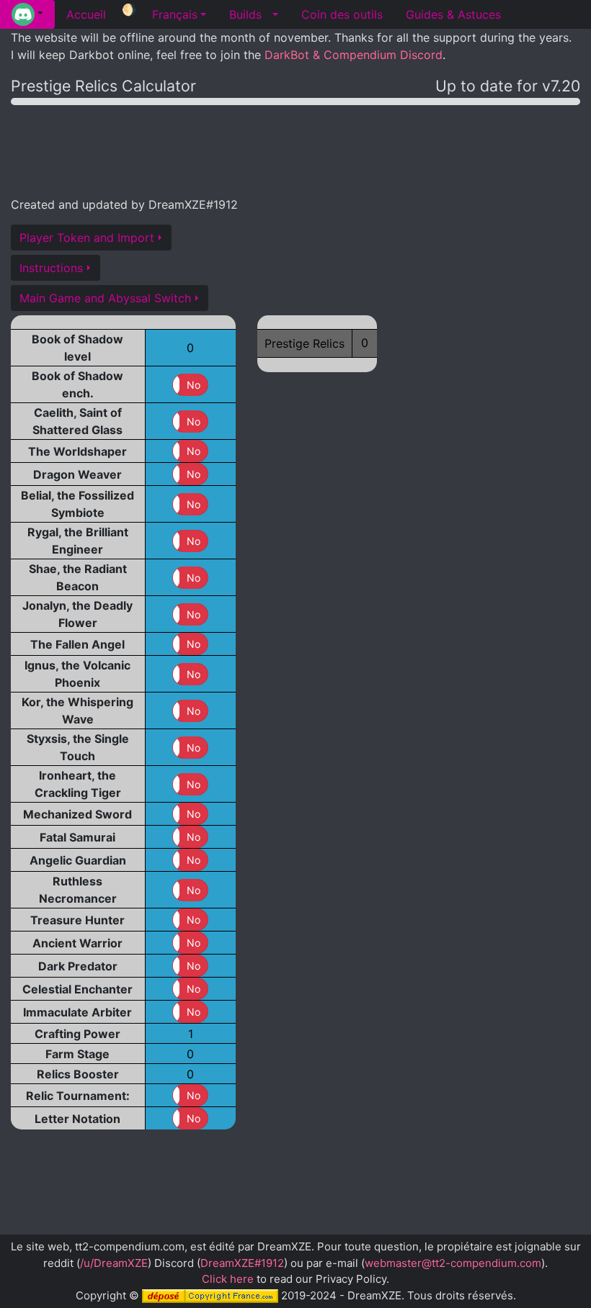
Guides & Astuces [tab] (453, 14)
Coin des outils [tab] (342, 14)
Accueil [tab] (86, 14)
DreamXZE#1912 (242, 1263)
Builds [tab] (245, 14)
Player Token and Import (86, 237)
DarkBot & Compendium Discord (354, 55)
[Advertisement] (295, 148)
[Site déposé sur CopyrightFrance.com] (210, 1295)
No (193, 385)
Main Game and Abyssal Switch (105, 298)
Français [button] (174, 14)
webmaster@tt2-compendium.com (453, 1263)
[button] (27, 14)
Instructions (51, 268)
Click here (228, 1279)
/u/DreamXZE (114, 1263)
